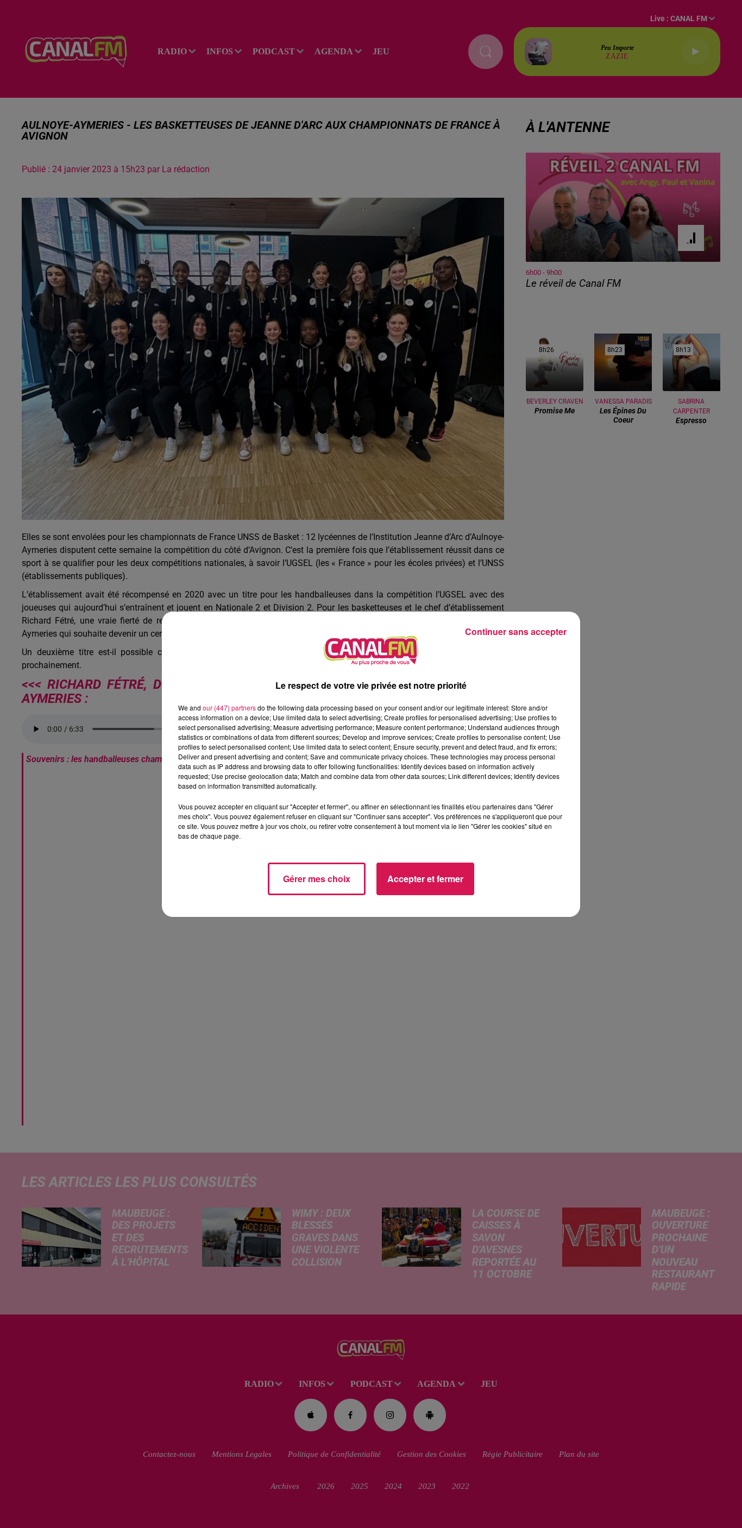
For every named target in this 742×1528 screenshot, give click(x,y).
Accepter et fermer (425, 878)
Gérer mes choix (316, 878)
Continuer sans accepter (516, 631)
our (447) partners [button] (229, 707)
